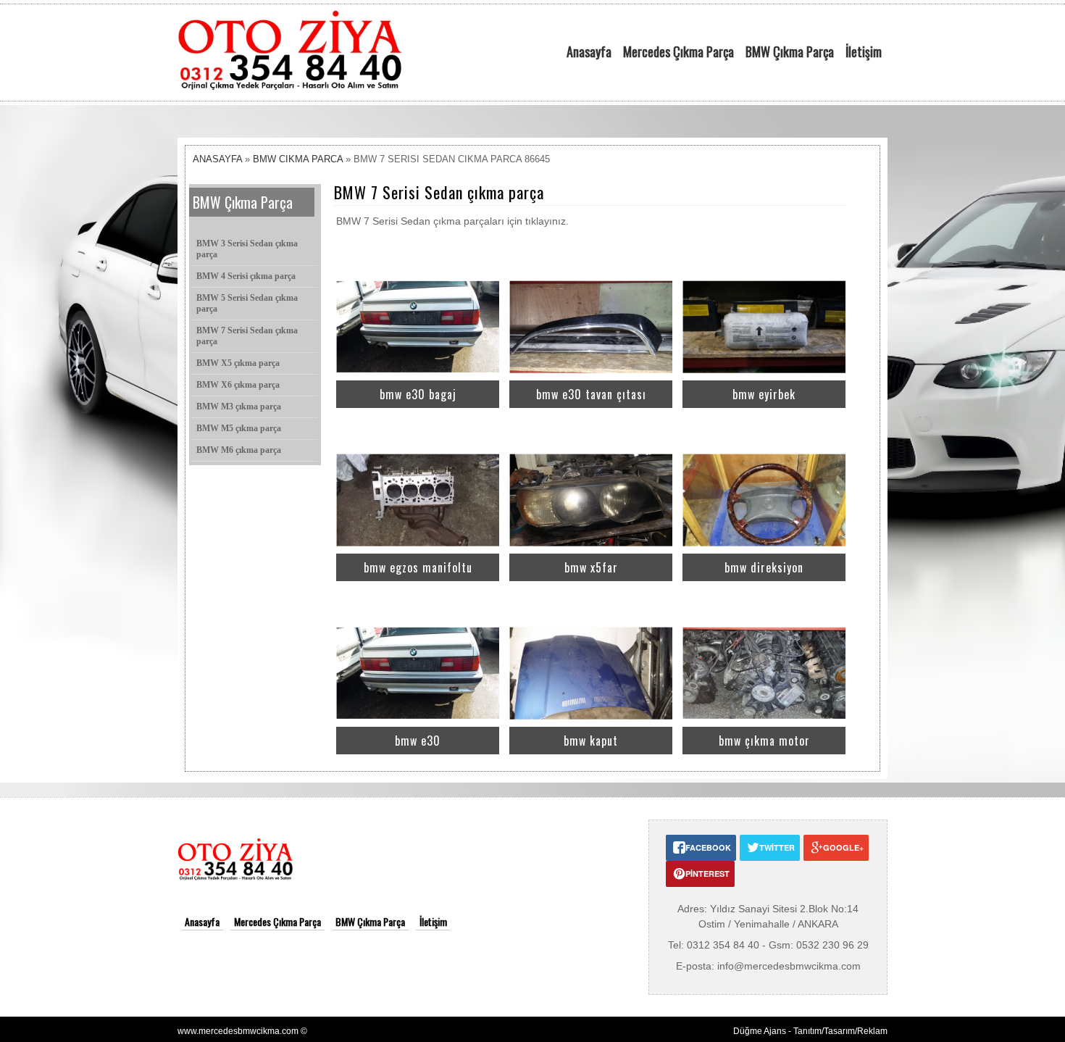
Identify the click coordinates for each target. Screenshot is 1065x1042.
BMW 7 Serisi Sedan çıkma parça (247, 335)
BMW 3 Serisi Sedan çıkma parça (247, 248)
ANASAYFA (217, 159)
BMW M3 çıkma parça (238, 406)
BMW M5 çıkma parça (238, 428)
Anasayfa (589, 51)
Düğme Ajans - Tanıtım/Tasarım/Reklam (810, 1031)
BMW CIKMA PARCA (298, 159)
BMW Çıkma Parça (790, 51)
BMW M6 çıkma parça (238, 450)
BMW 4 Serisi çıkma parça (246, 276)
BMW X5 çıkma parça (238, 363)
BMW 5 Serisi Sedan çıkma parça (247, 303)
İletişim (863, 51)
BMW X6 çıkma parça (238, 385)
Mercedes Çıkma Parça (678, 51)
